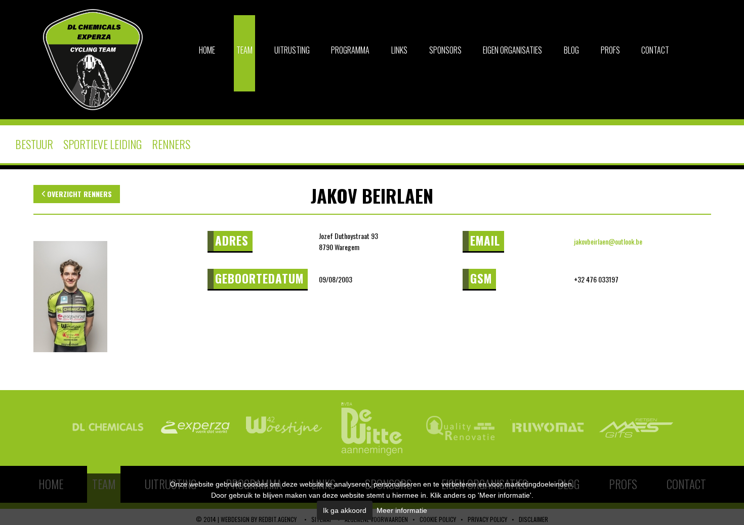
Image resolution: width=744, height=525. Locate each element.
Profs (610, 50)
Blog (571, 50)
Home (207, 50)
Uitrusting (292, 50)
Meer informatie (402, 510)
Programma (350, 50)
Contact (655, 50)
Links (399, 50)
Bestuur (34, 144)
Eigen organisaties (512, 50)
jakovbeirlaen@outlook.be (608, 241)
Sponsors (445, 50)
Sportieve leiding (102, 144)
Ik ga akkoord (344, 510)
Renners (171, 144)
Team (244, 50)
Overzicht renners (78, 193)
